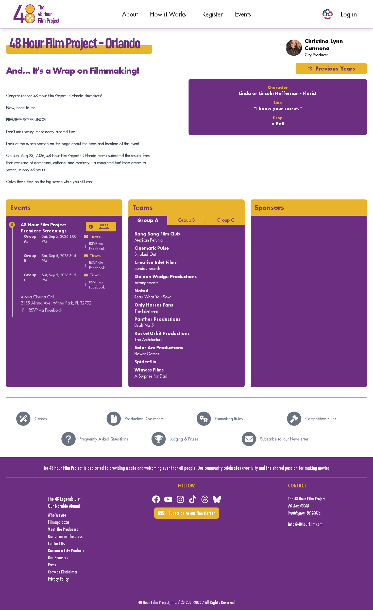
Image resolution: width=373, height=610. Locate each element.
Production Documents (144, 418)
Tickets (95, 236)
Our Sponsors (58, 557)
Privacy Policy (58, 579)
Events (243, 14)
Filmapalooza (58, 522)
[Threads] (205, 499)
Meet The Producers (63, 529)
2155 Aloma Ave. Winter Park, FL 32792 (56, 303)
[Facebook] (156, 499)
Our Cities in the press (65, 536)
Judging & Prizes (184, 439)
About (130, 14)
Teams (142, 207)
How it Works (168, 14)
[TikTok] (193, 499)
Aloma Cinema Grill (37, 296)
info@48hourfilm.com (305, 524)
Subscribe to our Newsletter (284, 439)
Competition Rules (320, 418)
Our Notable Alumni (64, 506)
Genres (41, 418)
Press (52, 564)
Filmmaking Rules (229, 418)
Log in (349, 14)
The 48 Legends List (64, 499)
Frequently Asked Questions (104, 439)
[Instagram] (180, 499)
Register (212, 14)
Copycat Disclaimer (62, 571)
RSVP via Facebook (97, 246)
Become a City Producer (66, 550)
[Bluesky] (217, 499)
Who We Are (57, 515)
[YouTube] (168, 499)
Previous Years (335, 68)
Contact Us (56, 543)
